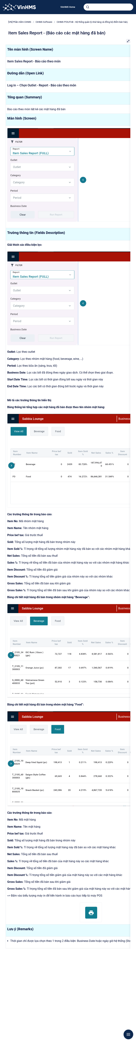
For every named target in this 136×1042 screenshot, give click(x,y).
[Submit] (87, 7)
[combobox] (108, 7)
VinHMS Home (67, 7)
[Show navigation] (128, 1034)
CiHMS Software (44, 22)
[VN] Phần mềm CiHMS (19, 22)
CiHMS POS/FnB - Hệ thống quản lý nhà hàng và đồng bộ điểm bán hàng (92, 22)
